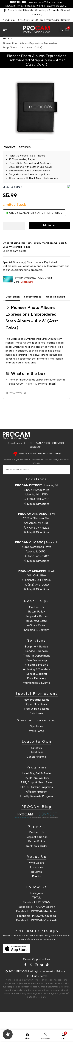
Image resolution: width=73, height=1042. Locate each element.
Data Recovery (36, 678)
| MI (36, 513)
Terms (43, 976)
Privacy (61, 971)
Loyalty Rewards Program (36, 796)
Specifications (32, 296)
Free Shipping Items (36, 708)
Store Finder (15, 10)
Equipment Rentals (37, 646)
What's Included (55, 296)
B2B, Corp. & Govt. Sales (36, 782)
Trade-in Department (36, 655)
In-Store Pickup (36, 625)
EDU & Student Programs (36, 787)
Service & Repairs (37, 651)
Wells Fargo (36, 731)
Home (6, 38)
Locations (36, 867)
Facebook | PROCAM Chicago (36, 915)
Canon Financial (36, 756)
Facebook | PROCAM (36, 902)
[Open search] (61, 29)
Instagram (36, 893)
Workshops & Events (47, 10)
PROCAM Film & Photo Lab (20, 5)
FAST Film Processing (51, 5)
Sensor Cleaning (36, 673)
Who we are (36, 862)
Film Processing (36, 660)
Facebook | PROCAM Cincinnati (36, 920)
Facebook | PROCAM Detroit (36, 906)
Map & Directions (38, 504)
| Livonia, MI (36, 485)
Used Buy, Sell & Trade (36, 773)
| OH (36, 571)
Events (36, 876)
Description (12, 296)
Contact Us (36, 607)
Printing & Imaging (36, 664)
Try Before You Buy (36, 778)
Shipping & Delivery (36, 629)
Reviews (36, 871)
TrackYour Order (49, 19)
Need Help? (9, 19)
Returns (65, 19)
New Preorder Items (36, 699)
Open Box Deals (36, 704)
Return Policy (36, 611)
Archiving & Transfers (36, 669)
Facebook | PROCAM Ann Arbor (36, 911)
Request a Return (36, 616)
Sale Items (36, 713)
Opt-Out (31, 976)
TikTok (36, 897)
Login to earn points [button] (14, 250)
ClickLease (37, 752)
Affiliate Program (36, 791)
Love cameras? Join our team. (36, 2)
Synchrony (36, 726)
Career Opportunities (36, 959)
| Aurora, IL (36, 542)
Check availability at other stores (35, 213)
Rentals (28, 10)
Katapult (36, 747)
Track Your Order (36, 620)
